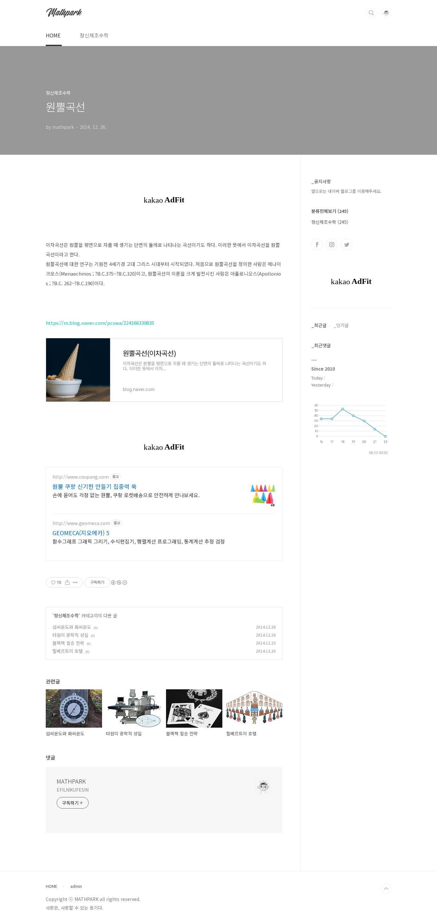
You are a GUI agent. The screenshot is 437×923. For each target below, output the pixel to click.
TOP (386, 889)
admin (76, 886)
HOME (53, 35)
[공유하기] (67, 582)
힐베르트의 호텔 (67, 651)
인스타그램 (332, 244)
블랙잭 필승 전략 (68, 643)
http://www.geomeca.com (81, 523)
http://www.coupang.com (80, 477)
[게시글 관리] (75, 582)
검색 (371, 13)
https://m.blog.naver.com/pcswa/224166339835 (100, 322)
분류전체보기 (329, 211)
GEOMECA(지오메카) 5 (80, 532)
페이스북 (317, 244)
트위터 (346, 244)
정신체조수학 (94, 35)
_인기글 (341, 325)
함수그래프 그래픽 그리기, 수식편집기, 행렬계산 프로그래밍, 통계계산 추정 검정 (138, 541)
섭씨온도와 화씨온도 (71, 627)
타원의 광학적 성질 (70, 635)
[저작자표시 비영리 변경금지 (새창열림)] (118, 582)
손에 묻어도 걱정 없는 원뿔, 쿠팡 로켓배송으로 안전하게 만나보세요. (126, 494)
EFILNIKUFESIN (73, 789)
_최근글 (319, 325)
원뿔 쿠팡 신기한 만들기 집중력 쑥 (94, 486)
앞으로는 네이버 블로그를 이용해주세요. (346, 191)
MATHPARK (71, 781)
